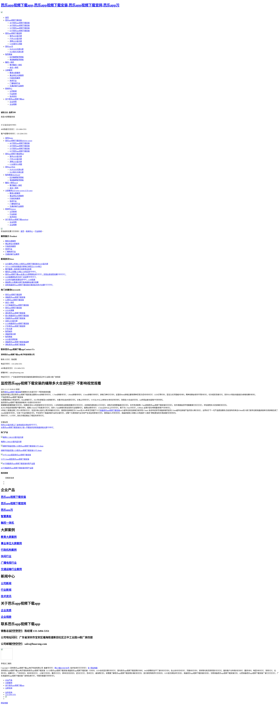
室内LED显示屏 (16, 36)
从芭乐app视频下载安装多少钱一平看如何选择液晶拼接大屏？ (27, 427)
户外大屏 (8, 329)
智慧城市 (8, 331)
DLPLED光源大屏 (17, 49)
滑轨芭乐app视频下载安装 (15, 344)
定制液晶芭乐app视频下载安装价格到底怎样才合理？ (29, 285)
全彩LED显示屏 (11, 321)
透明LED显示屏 (16, 41)
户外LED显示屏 (16, 39)
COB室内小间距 (16, 44)
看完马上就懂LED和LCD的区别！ (21, 272)
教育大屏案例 (15, 73)
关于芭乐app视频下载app (14, 99)
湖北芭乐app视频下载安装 (15, 313)
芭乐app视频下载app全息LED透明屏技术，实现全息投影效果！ (35, 274)
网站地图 (93, 668)
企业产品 (8, 680)
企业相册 (13, 104)
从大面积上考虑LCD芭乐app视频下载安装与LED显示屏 (26, 264)
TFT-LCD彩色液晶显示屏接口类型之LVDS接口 (23, 266)
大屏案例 (8, 70)
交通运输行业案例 (17, 86)
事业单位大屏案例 (17, 75)
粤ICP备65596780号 (61, 668)
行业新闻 (13, 94)
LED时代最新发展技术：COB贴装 (20, 280)
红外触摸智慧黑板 (17, 57)
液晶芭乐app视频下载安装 (15, 297)
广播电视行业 (15, 83)
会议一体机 (14, 67)
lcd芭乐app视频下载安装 (14, 300)
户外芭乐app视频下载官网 (15, 326)
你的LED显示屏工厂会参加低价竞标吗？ (19, 425)
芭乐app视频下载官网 (13, 33)
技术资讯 (13, 96)
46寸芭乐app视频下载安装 (20, 23)
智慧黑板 (8, 54)
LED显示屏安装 (11, 339)
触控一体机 (9, 62)
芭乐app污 (9, 46)
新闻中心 (8, 88)
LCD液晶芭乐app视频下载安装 (17, 323)
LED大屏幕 (9, 310)
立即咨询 (8, 688)
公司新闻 (13, 91)
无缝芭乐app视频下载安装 (15, 318)
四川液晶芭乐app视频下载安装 (17, 316)
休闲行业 (13, 81)
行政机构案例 (15, 78)
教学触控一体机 (16, 65)
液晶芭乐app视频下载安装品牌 (17, 342)
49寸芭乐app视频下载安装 (20, 25)
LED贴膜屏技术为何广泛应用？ (21, 277)
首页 (7, 18)
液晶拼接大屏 (10, 334)
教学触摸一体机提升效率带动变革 (18, 269)
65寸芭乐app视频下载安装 (20, 31)
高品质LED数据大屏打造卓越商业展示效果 (21, 282)
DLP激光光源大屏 (17, 52)
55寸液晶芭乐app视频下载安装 (17, 305)
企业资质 (13, 102)
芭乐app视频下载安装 (13, 20)
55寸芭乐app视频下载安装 (20, 28)
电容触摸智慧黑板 (17, 60)
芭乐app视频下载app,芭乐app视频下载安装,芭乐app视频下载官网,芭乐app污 (60, 5)
